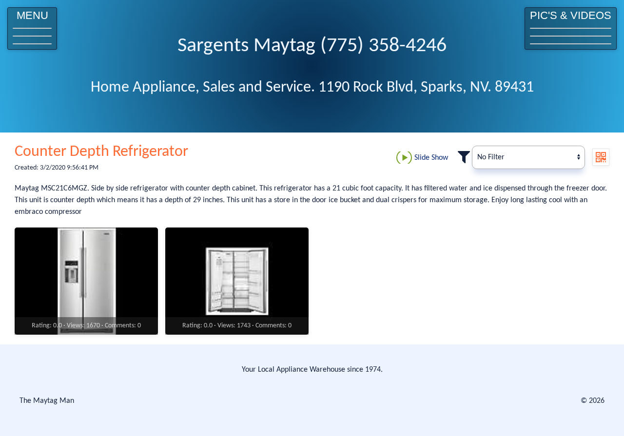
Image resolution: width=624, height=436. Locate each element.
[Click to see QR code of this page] (600, 157)
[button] (32, 28)
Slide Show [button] (431, 158)
